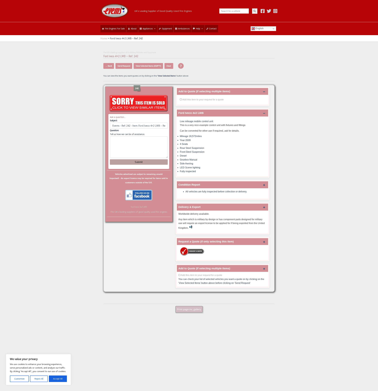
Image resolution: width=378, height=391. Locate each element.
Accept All (57, 378)
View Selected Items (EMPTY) (148, 66)
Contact (213, 28)
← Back (108, 66)
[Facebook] (262, 11)
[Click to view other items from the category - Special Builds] (138, 103)
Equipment (167, 28)
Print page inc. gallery (189, 309)
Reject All (38, 378)
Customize (19, 378)
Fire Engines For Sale (115, 28)
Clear (168, 66)
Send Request (124, 66)
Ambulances (184, 28)
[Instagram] (275, 11)
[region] (38, 369)
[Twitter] (269, 11)
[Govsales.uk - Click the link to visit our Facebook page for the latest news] (139, 194)
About (134, 28)
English (259, 28)
